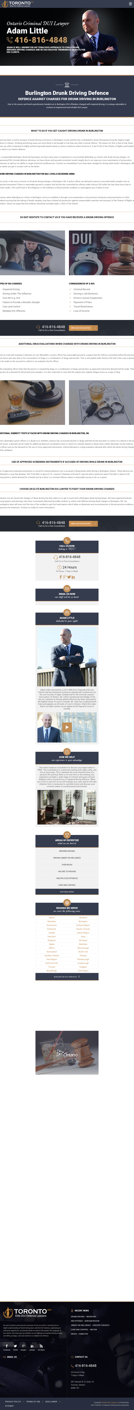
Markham (83, 944)
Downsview (52, 925)
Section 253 (96, 184)
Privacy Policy (13, 1402)
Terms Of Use (33, 1402)
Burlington (83, 921)
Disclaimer (51, 1402)
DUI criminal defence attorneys (22, 160)
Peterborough (83, 959)
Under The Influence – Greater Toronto (90, 1325)
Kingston (52, 940)
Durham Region (83, 925)
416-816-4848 (40, 40)
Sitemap (9, 1406)
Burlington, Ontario (108, 471)
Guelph (52, 933)
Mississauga (83, 948)
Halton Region (83, 933)
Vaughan (83, 967)
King (83, 936)
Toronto (51, 967)
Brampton (52, 921)
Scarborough (83, 963)
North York (83, 952)
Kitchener (83, 940)
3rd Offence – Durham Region (85, 1321)
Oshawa (83, 955)
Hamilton (52, 936)
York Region (83, 971)
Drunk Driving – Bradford (83, 1317)
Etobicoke (51, 929)
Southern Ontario (51, 955)
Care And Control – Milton (84, 1330)
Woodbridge (51, 971)
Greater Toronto (83, 929)
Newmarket (52, 952)
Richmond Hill (52, 963)
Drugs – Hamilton (79, 1334)
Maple (51, 944)
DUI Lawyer (82, 107)
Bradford (83, 917)
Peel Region (52, 959)
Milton (52, 948)
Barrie (51, 917)
